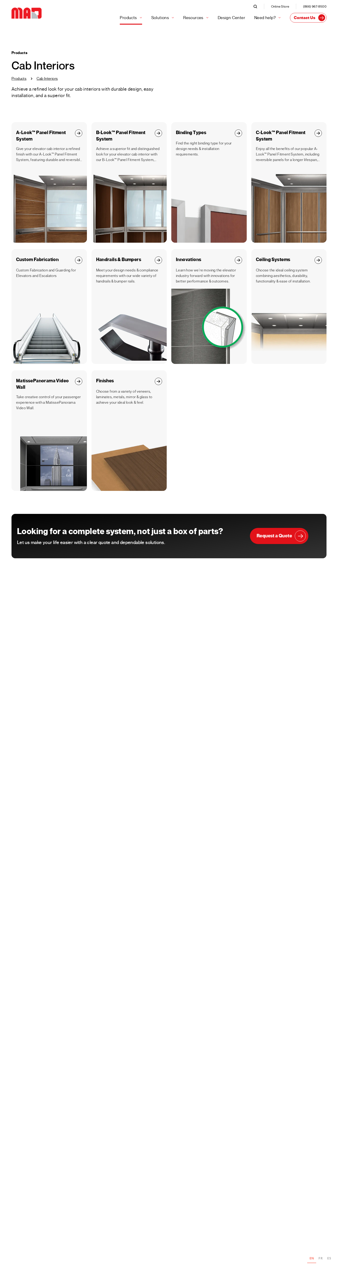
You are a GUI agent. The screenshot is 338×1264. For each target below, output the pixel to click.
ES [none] (329, 1258)
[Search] (258, 6)
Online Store (280, 7)
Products (18, 78)
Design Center (231, 17)
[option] (320, 1259)
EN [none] (311, 1258)
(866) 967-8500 (315, 7)
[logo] (26, 13)
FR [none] (320, 1258)
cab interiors (47, 78)
